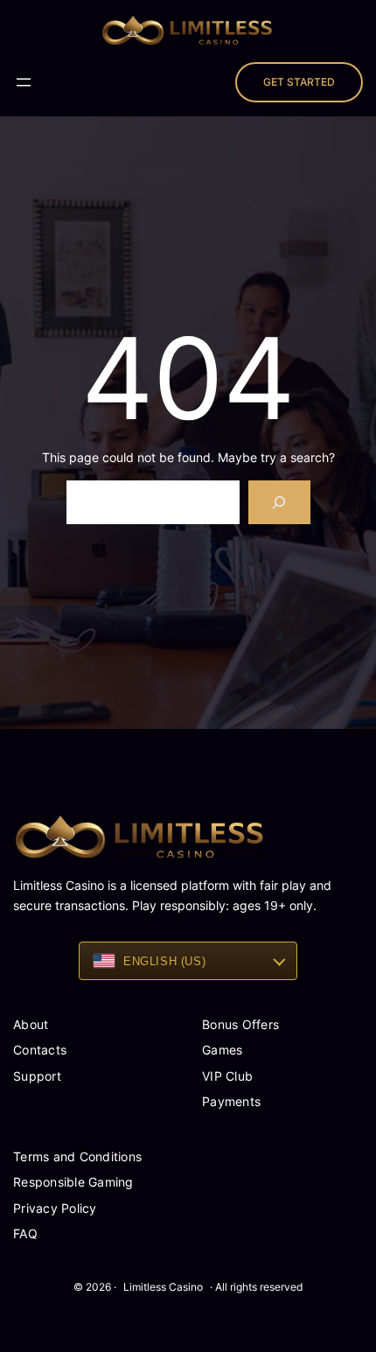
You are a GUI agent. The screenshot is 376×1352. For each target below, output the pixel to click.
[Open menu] (23, 82)
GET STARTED (299, 81)
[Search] (279, 501)
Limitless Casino (163, 1286)
